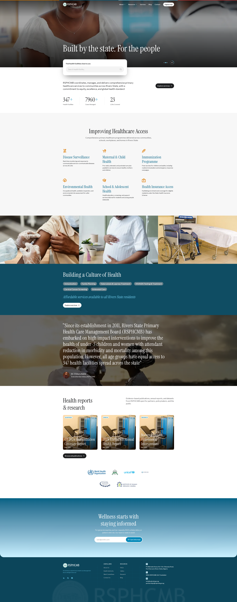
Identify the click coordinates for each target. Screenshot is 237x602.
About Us (106, 567)
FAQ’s (122, 567)
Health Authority (109, 571)
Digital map (169, 4)
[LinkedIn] (64, 578)
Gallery (122, 571)
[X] (68, 578)
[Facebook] (72, 578)
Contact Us (107, 577)
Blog (121, 577)
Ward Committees (109, 574)
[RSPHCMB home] (69, 4)
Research (123, 574)
